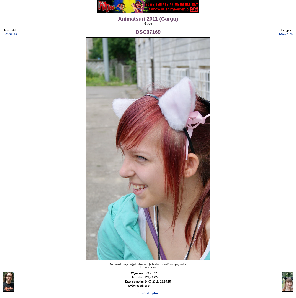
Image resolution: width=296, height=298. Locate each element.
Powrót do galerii (148, 293)
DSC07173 (286, 33)
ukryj (153, 267)
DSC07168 (10, 33)
